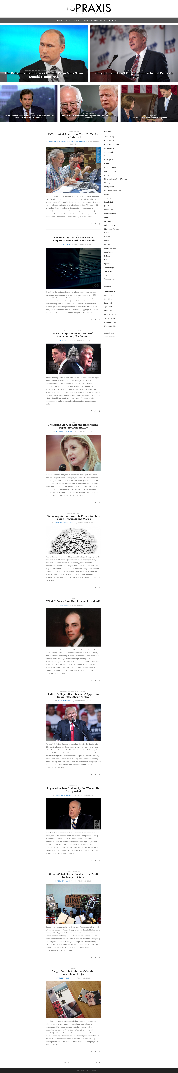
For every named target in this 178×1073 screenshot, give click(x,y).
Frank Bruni (64, 881)
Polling (107, 237)
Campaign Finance (111, 144)
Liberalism (108, 210)
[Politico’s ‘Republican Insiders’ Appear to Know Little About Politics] (73, 722)
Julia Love (64, 978)
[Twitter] (112, 20)
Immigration (109, 187)
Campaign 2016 (28, 70)
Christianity (34, 70)
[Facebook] (109, 20)
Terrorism (108, 271)
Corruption (108, 160)
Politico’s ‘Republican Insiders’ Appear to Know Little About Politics (73, 695)
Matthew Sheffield (64, 523)
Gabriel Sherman (64, 795)
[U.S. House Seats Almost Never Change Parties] (149, 103)
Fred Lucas (64, 605)
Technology (76, 131)
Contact (77, 20)
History (74, 513)
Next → (68, 1062)
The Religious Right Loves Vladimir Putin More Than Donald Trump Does (44, 74)
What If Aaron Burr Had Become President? (73, 601)
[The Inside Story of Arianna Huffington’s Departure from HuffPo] (73, 453)
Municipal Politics (111, 229)
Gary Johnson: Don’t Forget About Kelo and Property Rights (134, 74)
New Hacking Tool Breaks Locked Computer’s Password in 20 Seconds (73, 239)
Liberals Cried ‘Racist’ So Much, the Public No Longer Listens (73, 875)
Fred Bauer (64, 340)
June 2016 (108, 303)
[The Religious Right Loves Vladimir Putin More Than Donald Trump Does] (44, 53)
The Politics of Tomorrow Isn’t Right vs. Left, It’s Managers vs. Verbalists (89, 117)
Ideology (107, 183)
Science (107, 260)
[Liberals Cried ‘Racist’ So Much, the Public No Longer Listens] (73, 904)
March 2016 (108, 311)
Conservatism (41, 70)
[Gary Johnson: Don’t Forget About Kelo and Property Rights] (134, 53)
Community (134, 70)
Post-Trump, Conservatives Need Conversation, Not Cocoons (73, 335)
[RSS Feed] (115, 20)
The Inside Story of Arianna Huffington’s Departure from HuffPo (73, 426)
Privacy (70, 235)
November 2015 (110, 326)
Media (32, 113)
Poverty (107, 240)
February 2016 (110, 314)
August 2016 (109, 295)
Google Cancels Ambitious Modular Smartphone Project (73, 972)
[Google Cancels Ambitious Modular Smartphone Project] (73, 999)
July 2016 (108, 299)
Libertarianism (110, 214)
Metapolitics (56, 70)
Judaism (107, 198)
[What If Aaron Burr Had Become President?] (73, 627)
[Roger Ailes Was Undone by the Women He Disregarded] (73, 813)
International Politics (48, 70)
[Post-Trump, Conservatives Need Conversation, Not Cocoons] (73, 359)
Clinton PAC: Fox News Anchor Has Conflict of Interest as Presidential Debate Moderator (29, 117)
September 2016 (110, 291)
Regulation (108, 252)
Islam (106, 194)
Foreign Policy (110, 171)
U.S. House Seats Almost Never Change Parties (149, 118)
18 (60, 1062)
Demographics (110, 167)
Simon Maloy (64, 701)
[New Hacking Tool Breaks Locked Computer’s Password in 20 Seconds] (73, 268)
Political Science (111, 233)
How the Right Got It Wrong (94, 20)
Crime (106, 163)
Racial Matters (110, 248)
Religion (61, 70)
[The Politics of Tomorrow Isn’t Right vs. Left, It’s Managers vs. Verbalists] (89, 103)
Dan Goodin (64, 244)
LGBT (106, 206)
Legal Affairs (141, 70)
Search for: (109, 333)
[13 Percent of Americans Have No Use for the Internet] (73, 170)
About (68, 20)
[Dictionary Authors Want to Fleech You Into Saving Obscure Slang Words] (73, 540)
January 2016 (109, 318)
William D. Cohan (64, 432)
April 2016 (108, 307)
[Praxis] (89, 7)
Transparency (109, 279)
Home (59, 20)
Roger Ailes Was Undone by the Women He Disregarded (73, 790)
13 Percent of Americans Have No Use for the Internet (73, 136)
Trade (106, 275)
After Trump (86, 113)
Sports (107, 264)
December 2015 (110, 322)
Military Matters (110, 225)
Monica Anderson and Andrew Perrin (67, 141)
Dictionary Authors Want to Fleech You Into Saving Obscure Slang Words (73, 517)
